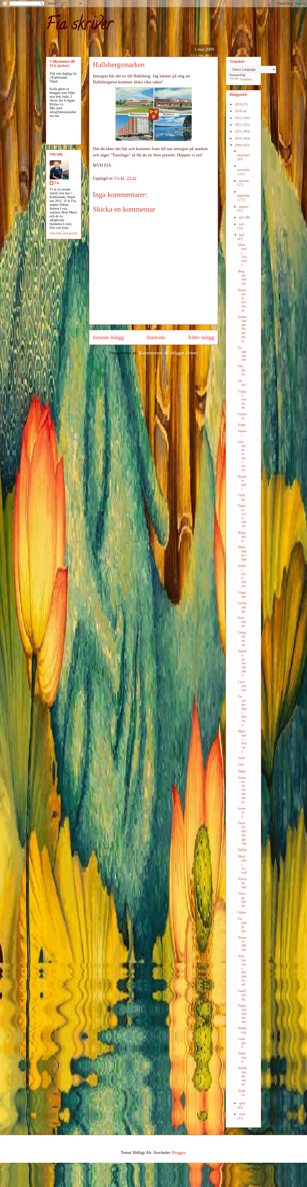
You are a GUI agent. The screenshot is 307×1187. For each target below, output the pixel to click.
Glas (241, 764)
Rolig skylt (242, 537)
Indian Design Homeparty (242, 329)
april (242, 1103)
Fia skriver (79, 25)
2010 (238, 138)
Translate (245, 79)
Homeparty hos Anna (242, 300)
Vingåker (242, 594)
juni (241, 224)
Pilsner (242, 433)
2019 (238, 104)
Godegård (242, 1043)
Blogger (178, 1152)
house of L (242, 812)
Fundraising (242, 995)
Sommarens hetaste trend (242, 970)
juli (241, 217)
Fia (56, 183)
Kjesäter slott (242, 482)
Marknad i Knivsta (242, 741)
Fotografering (242, 638)
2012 (238, 125)
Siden (242, 912)
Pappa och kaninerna (242, 1013)
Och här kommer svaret (242, 456)
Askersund (242, 1057)
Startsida (156, 337)
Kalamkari (242, 622)
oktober (244, 181)
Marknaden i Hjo (242, 553)
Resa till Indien (242, 277)
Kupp (241, 424)
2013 (238, 118)
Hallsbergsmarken (242, 1076)
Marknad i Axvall (242, 864)
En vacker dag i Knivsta (242, 711)
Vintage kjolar (242, 899)
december (243, 155)
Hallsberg (242, 1030)
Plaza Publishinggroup (242, 833)
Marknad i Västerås (242, 255)
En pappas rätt (242, 353)
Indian (242, 850)
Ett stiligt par (242, 925)
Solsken (241, 1093)
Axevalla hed (242, 883)
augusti (243, 206)
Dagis (242, 771)
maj (241, 235)
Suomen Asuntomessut (242, 790)
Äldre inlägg (201, 337)
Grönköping (242, 607)
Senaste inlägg (108, 337)
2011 (238, 131)
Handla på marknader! (242, 663)
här (61, 104)
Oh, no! (242, 383)
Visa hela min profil (63, 233)
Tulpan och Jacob (242, 399)
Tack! (242, 758)
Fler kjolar (242, 370)
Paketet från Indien (242, 516)
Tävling (241, 497)
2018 (238, 111)
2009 (238, 145)
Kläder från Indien (242, 576)
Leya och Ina (242, 686)
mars (242, 1114)
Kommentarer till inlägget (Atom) (168, 352)
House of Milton (242, 943)
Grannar (242, 416)
